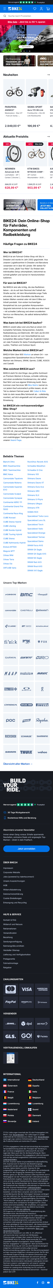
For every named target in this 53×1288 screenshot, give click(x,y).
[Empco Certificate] (10, 1058)
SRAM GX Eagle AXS (36, 554)
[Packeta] (42, 1036)
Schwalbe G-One (35, 470)
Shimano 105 (33, 474)
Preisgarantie (9, 959)
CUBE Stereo (9, 538)
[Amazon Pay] (26, 1002)
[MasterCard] (10, 989)
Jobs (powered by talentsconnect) (18, 876)
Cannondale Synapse (12, 498)
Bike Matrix (33, 385)
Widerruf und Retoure (12, 924)
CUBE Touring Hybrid (12, 534)
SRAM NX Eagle (34, 558)
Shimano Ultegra (34, 503)
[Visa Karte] (26, 989)
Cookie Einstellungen (12, 898)
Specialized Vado (35, 528)
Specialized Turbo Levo (37, 516)
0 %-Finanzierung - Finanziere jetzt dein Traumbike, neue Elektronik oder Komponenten (19, 60)
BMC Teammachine (12, 470)
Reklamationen (9, 928)
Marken (27, 354)
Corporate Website (11, 872)
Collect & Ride (39, 391)
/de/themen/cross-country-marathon (26, 39)
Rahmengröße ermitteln (13, 946)
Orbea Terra (8, 559)
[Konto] (41, 8)
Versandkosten (10, 933)
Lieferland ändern (10, 1159)
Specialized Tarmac (36, 537)
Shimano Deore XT (35, 482)
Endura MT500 (10, 547)
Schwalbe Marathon (36, 466)
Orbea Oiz (7, 563)
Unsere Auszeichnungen (14, 881)
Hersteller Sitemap (11, 950)
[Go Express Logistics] (26, 1036)
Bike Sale (12, 22)
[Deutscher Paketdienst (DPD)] (26, 1024)
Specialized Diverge (36, 533)
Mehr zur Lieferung (22, 1209)
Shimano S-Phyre (35, 499)
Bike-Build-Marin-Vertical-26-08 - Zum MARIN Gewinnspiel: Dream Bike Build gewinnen (20, 204)
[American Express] (42, 989)
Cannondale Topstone (13, 478)
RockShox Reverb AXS (37, 462)
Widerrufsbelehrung (12, 889)
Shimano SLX (33, 495)
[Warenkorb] (48, 8)
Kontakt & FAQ (9, 920)
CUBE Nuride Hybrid (12, 530)
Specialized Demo (35, 541)
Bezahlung (8, 937)
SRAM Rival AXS (34, 566)
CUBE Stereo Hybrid (12, 522)
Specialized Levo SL (36, 520)
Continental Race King (13, 513)
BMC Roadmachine (11, 466)
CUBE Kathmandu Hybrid (14, 543)
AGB (5, 885)
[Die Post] (42, 1024)
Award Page (15, 440)
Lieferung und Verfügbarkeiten (17, 954)
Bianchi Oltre (9, 462)
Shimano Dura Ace (35, 487)
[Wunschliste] (34, 8)
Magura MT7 (9, 551)
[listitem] (12, 104)
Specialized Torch (35, 524)
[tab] (21, 51)
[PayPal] (10, 1002)
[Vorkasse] (42, 1002)
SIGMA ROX (32, 512)
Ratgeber (7, 967)
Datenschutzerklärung (13, 894)
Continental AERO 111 (12, 502)
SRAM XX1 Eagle (35, 570)
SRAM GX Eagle (34, 549)
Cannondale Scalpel (12, 494)
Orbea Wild (8, 555)
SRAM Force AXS (35, 545)
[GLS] (10, 1036)
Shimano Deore (34, 478)
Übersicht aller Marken (16, 763)
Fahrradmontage (10, 963)
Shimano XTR (33, 508)
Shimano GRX (33, 491)
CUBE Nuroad (9, 517)
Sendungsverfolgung (12, 941)
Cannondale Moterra (12, 482)
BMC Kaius (8, 474)
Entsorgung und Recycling (15, 902)
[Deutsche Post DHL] (10, 1024)
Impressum (8, 868)
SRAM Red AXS (34, 562)
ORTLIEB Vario (9, 568)
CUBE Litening (9, 526)
